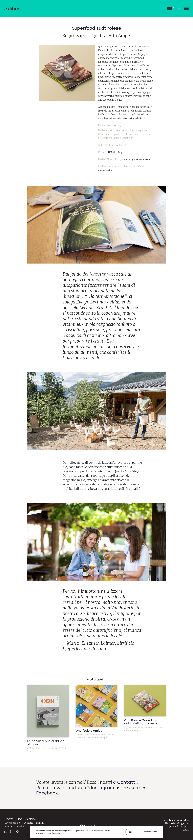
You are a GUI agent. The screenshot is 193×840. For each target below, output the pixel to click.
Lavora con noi (12, 822)
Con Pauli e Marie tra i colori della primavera (140, 721)
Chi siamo (30, 819)
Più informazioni (149, 832)
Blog (19, 819)
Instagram (102, 787)
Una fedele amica (89, 730)
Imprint (40, 822)
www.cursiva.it (106, 170)
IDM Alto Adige (115, 152)
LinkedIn (128, 787)
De (176, 8)
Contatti (126, 782)
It (170, 8)
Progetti (8, 819)
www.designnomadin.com (136, 159)
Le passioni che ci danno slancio (45, 742)
